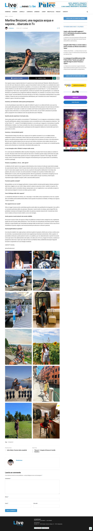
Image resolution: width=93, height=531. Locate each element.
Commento (8, 478)
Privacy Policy (38, 527)
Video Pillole (50, 11)
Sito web (35, 503)
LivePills (21, 11)
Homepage (8, 11)
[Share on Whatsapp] (54, 78)
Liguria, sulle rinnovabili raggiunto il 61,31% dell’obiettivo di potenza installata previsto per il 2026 (75, 33)
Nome (7, 497)
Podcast (58, 11)
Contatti (65, 11)
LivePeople (30, 11)
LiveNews (14, 11)
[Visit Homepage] (20, 5)
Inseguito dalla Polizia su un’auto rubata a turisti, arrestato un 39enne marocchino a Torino (75, 46)
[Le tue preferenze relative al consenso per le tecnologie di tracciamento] (90, 528)
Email (7, 503)
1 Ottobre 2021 (19, 28)
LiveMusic (36, 11)
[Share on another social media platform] (58, 78)
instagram (10, 442)
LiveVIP (44, 11)
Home (6, 16)
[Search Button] (87, 12)
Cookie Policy (45, 527)
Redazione (11, 28)
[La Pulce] (63, 4)
